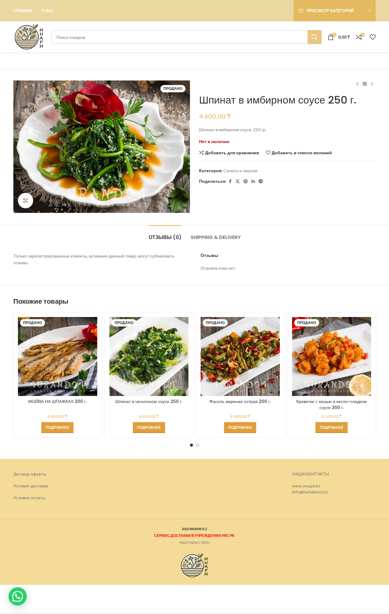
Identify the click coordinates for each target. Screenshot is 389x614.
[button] (18, 596)
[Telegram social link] (261, 181)
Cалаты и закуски (240, 170)
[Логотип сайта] (29, 36)
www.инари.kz (306, 486)
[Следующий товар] (372, 84)
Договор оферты (29, 473)
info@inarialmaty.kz (310, 491)
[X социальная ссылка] (238, 181)
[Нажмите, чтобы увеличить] (25, 200)
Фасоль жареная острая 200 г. (240, 401)
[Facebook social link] (230, 181)
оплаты (38, 497)
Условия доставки (30, 486)
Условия (22, 497)
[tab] (165, 234)
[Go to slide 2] (197, 445)
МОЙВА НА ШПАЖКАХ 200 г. (57, 401)
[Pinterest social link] (246, 181)
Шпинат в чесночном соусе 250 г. (148, 401)
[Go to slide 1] (191, 445)
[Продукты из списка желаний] (373, 37)
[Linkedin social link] (253, 181)
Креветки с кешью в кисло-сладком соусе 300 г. (331, 404)
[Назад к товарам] (364, 84)
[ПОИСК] (315, 37)
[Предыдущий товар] (357, 84)
